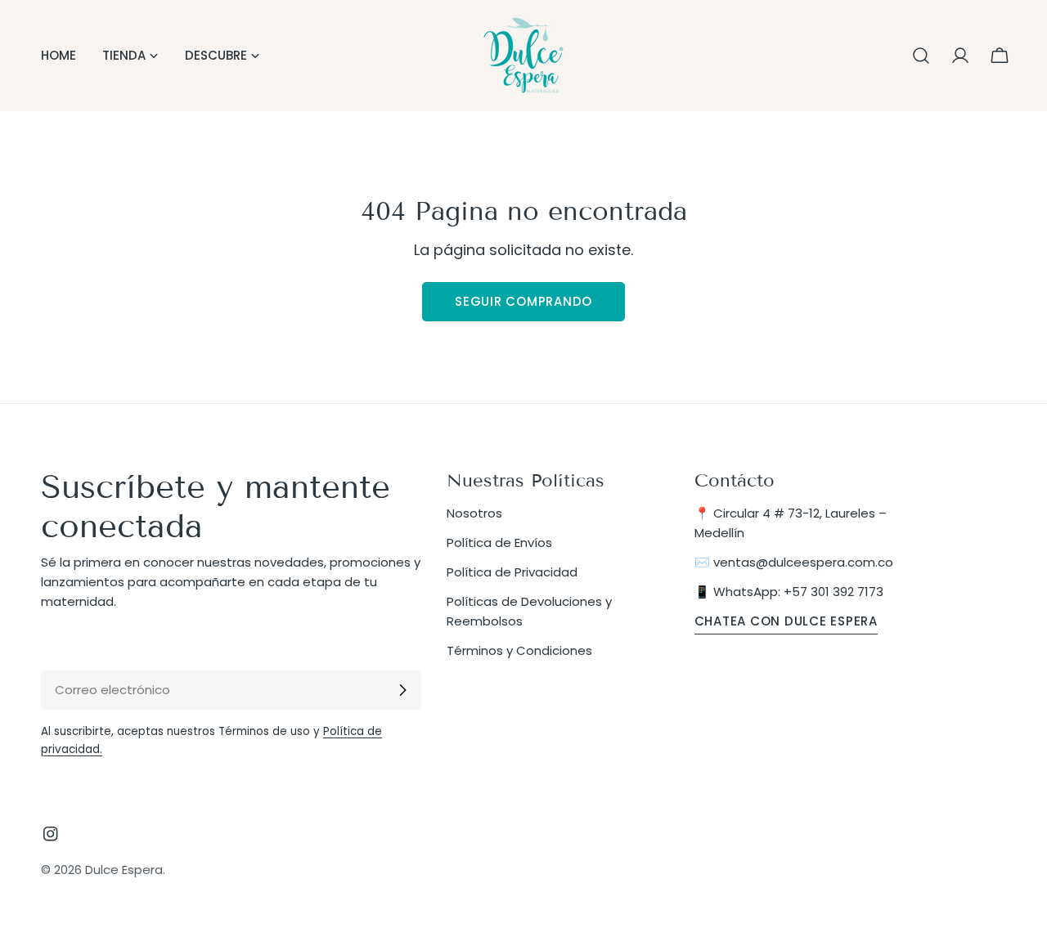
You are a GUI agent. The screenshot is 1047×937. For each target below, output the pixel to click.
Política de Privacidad (512, 572)
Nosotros (474, 513)
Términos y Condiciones (519, 650)
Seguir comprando (523, 301)
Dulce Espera (124, 869)
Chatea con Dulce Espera (786, 621)
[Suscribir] (402, 690)
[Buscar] (921, 55)
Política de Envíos (499, 542)
